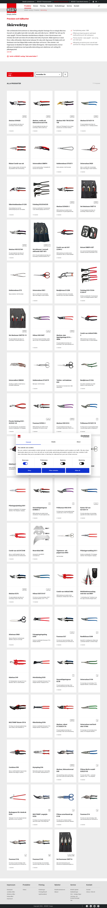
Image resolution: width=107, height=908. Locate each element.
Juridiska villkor (11, 892)
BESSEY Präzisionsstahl (44, 1)
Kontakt (88, 889)
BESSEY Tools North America (79, 1)
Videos (24, 889)
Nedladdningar (74, 892)
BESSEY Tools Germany (61, 1)
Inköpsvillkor (10, 896)
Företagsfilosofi (43, 892)
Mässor (56, 892)
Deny (29, 470)
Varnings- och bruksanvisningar (74, 897)
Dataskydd (9, 889)
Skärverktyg (44, 10)
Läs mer (9, 51)
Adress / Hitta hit (90, 892)
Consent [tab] (28, 442)
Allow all (77, 470)
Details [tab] (53, 442)
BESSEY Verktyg (28, 10)
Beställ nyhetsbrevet (28, 1)
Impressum (10, 898)
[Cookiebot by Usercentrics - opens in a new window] (82, 436)
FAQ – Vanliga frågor (75, 894)
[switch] (44, 463)
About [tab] (78, 442)
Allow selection (53, 470)
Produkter (36, 10)
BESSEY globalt (74, 889)
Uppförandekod (43, 894)
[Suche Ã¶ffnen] (65, 74)
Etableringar (42, 889)
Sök (71, 900)
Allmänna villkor (11, 894)
